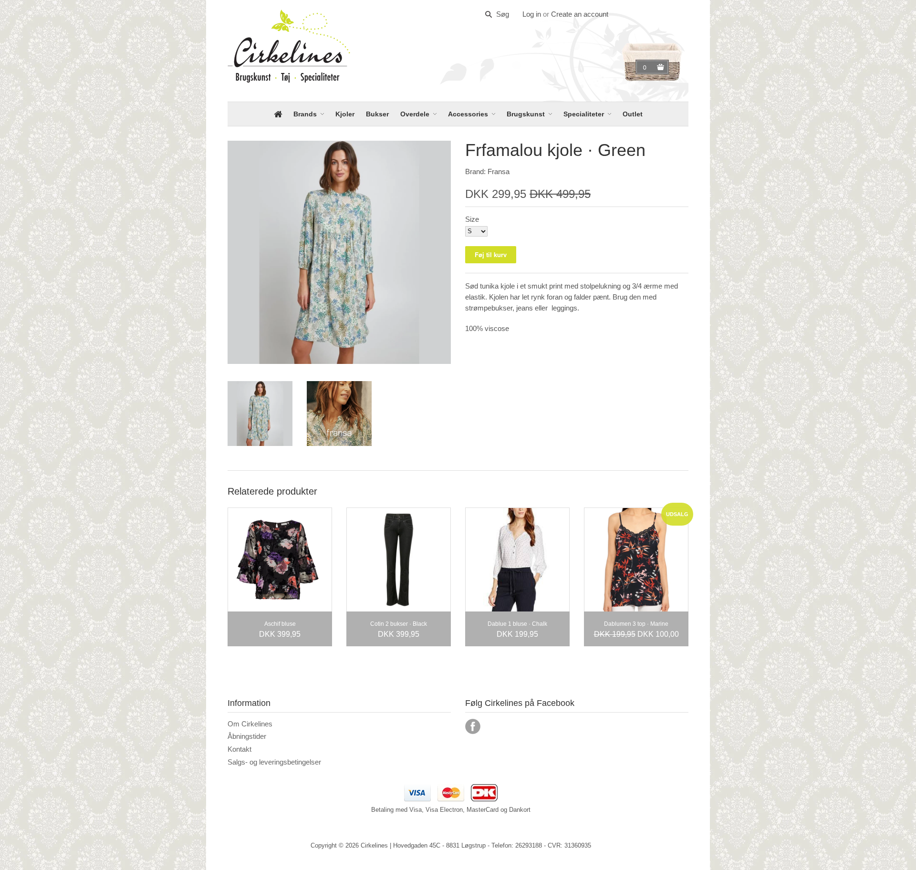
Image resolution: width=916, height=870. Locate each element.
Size (472, 219)
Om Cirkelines (250, 724)
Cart (646, 67)
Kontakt (239, 749)
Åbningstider (247, 736)
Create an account (579, 14)
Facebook (472, 726)
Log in (531, 14)
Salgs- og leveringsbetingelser (274, 762)
